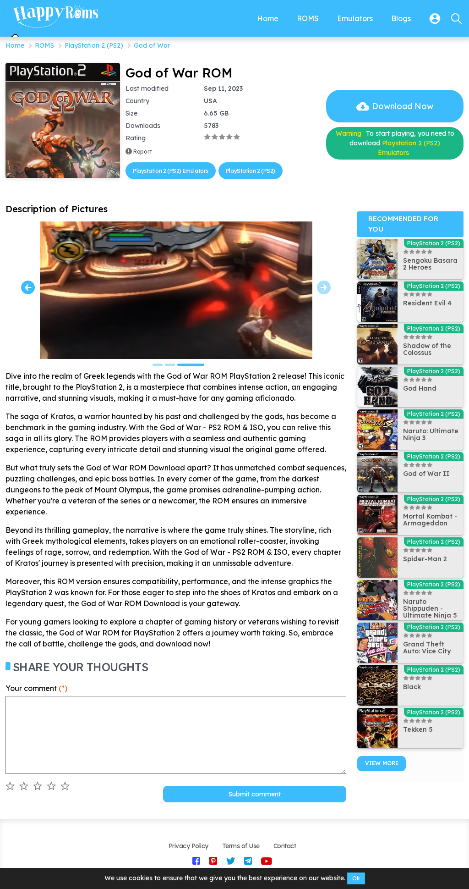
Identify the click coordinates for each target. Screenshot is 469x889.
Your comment (36, 688)
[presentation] (28, 287)
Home (14, 45)
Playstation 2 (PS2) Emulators (170, 170)
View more (381, 763)
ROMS (44, 45)
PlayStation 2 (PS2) (94, 45)
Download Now (402, 106)
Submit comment (255, 794)
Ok (356, 878)
